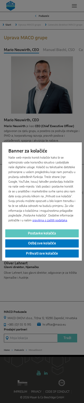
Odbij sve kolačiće (42, 243)
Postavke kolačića (42, 233)
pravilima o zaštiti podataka (49, 220)
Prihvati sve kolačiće (42, 253)
